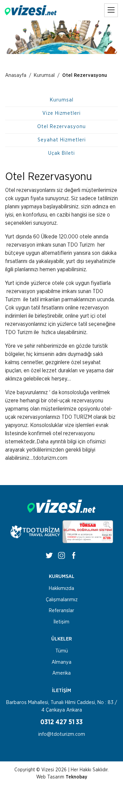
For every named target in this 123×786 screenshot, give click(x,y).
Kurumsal (44, 75)
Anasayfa (15, 75)
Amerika (61, 673)
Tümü (61, 650)
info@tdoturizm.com (61, 734)
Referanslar (61, 610)
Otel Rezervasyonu (61, 126)
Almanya (61, 662)
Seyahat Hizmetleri (62, 139)
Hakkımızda (61, 588)
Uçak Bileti (61, 153)
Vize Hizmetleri (61, 113)
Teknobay (76, 777)
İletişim (61, 621)
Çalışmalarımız (62, 599)
